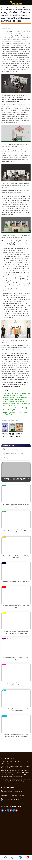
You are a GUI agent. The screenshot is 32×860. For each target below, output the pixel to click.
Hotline (27, 859)
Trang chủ (3, 7)
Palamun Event (22, 357)
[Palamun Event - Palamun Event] (16, 3)
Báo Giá (13, 859)
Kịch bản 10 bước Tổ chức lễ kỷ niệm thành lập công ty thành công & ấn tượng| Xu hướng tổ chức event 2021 (15, 399)
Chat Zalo (20, 859)
